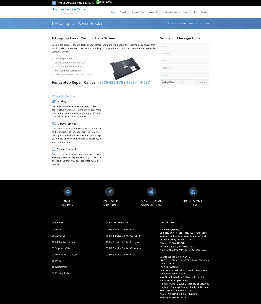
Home (183, 23)
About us (60, 235)
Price (58, 260)
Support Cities (63, 248)
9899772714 (189, 246)
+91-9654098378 (67, 3)
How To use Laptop (66, 254)
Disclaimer (61, 267)
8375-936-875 (112, 82)
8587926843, (190, 294)
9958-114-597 (137, 82)
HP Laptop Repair (65, 242)
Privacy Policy (63, 273)
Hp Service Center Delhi (122, 229)
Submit (203, 82)
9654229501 (107, 1)
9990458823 (175, 294)
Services (193, 23)
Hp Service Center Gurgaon (124, 242)
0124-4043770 (86, 3)
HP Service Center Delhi (122, 254)
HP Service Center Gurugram (125, 235)
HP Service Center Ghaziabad (125, 248)
